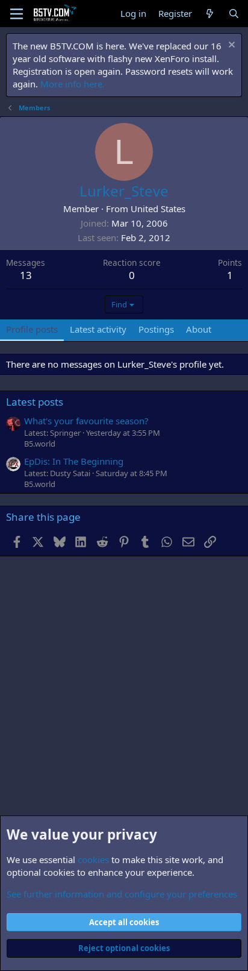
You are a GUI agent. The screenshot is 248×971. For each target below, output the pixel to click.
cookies (93, 859)
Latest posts (34, 402)
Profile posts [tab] (32, 329)
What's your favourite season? (86, 421)
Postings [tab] (156, 329)
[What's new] (210, 13)
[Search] (234, 13)
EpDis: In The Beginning (73, 461)
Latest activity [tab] (98, 329)
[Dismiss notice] (230, 46)
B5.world (39, 443)
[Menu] (16, 14)
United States (158, 209)
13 (26, 275)
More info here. (72, 84)
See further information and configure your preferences (122, 894)
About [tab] (198, 329)
